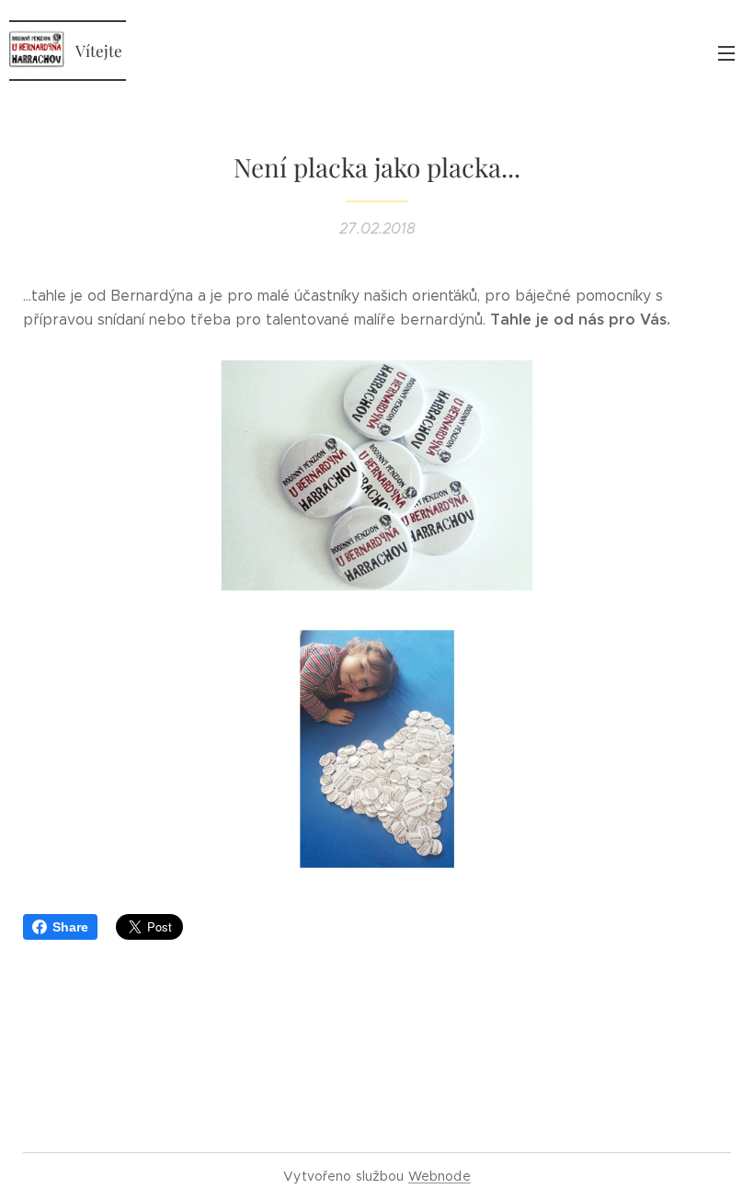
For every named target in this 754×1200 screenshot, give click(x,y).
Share (70, 927)
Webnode (439, 1176)
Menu (726, 52)
